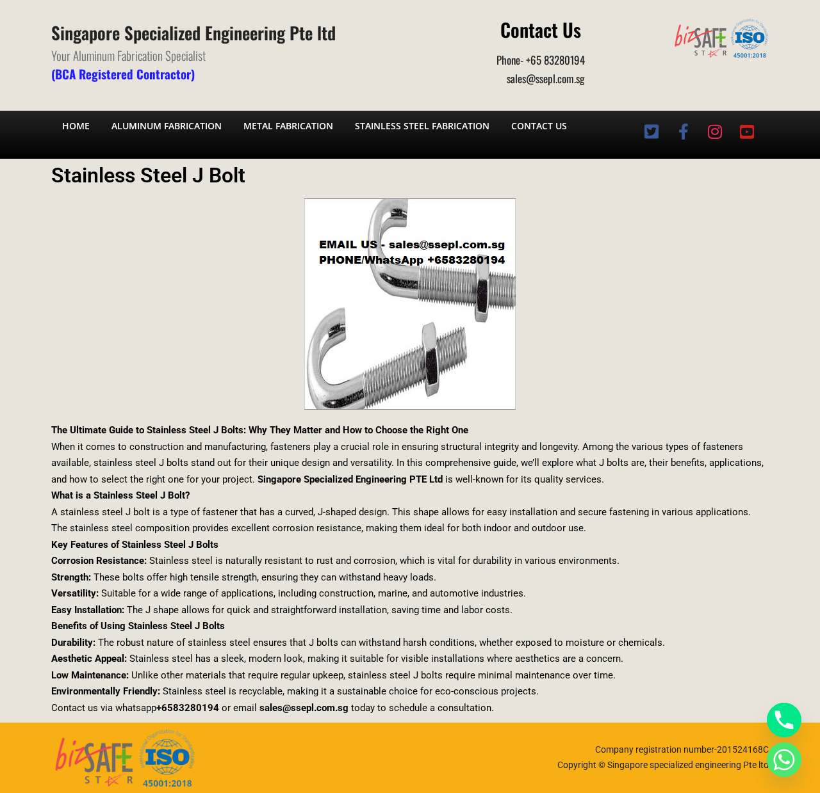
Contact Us (539, 126)
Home (76, 126)
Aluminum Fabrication (166, 126)
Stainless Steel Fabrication (422, 126)
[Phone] (784, 720)
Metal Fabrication (288, 126)
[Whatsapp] (784, 759)
